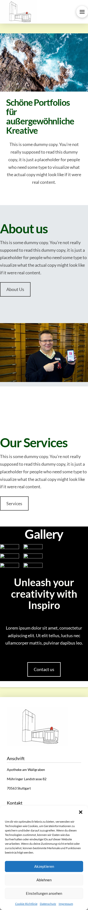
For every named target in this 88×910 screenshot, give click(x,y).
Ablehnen (44, 880)
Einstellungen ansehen (44, 893)
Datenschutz (48, 904)
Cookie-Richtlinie (26, 904)
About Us (15, 289)
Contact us (44, 669)
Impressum (66, 904)
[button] (80, 812)
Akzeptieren (44, 866)
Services (14, 503)
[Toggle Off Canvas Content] (82, 12)
